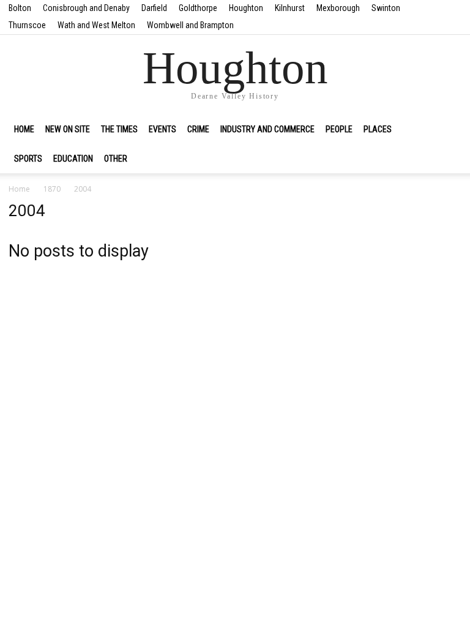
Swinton (385, 8)
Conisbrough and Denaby (86, 8)
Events (162, 129)
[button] (446, 129)
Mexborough (338, 8)
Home (24, 129)
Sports (28, 158)
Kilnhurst (290, 8)
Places (378, 129)
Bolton (20, 8)
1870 (52, 189)
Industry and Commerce (267, 129)
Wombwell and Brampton (190, 25)
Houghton (246, 8)
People (339, 129)
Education (73, 158)
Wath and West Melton (96, 25)
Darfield (154, 8)
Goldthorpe (198, 8)
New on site (67, 129)
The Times (119, 129)
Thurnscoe (27, 25)
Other (115, 158)
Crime (198, 129)
